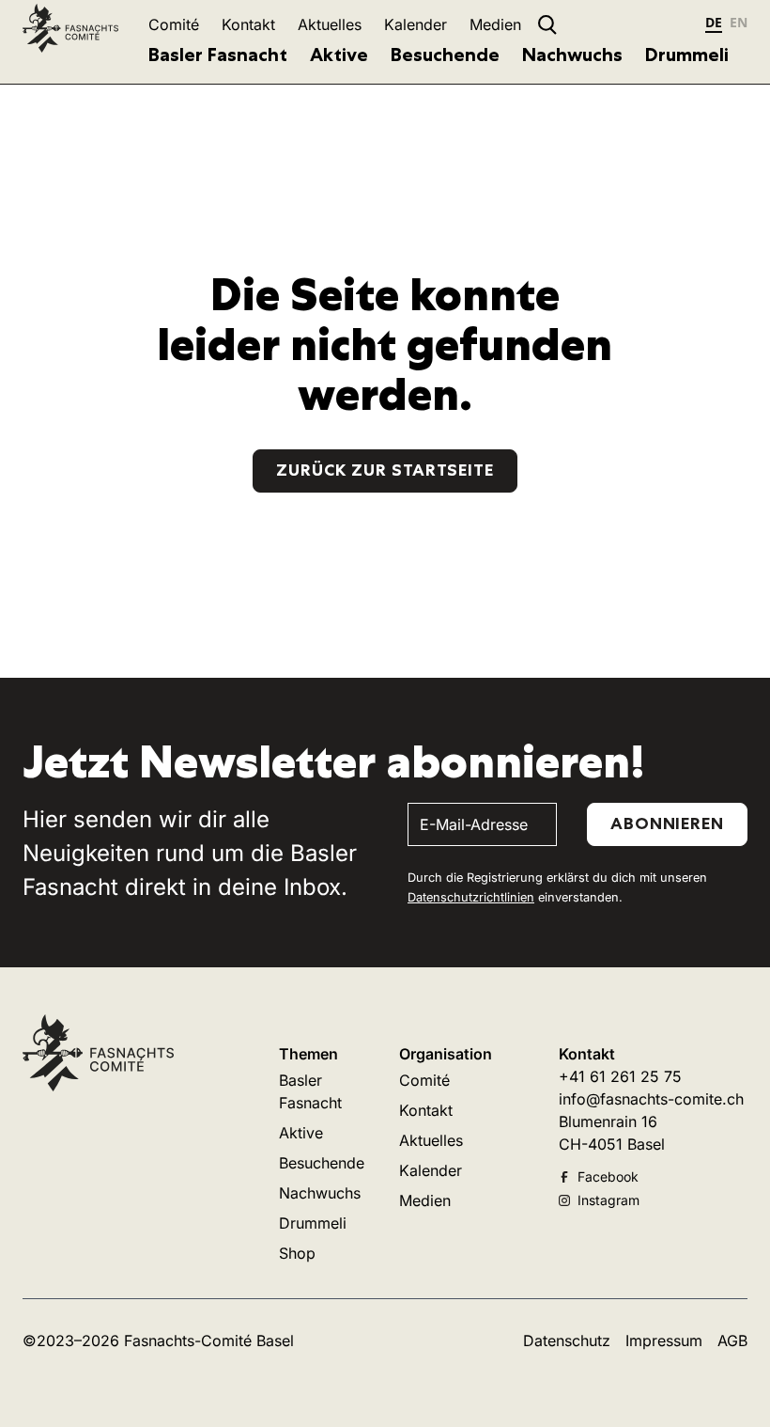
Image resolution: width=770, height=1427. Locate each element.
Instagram (608, 1200)
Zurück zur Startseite (385, 470)
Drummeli (687, 54)
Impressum (663, 1340)
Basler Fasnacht (217, 54)
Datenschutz (566, 1340)
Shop (297, 1253)
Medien (495, 24)
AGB (732, 1340)
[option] (738, 25)
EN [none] (738, 22)
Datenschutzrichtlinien (471, 897)
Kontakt (248, 24)
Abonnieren (667, 823)
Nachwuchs (572, 54)
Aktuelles (330, 24)
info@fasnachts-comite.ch (651, 1099)
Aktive (339, 54)
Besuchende (445, 54)
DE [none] (713, 22)
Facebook (608, 1176)
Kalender (415, 24)
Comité (173, 24)
